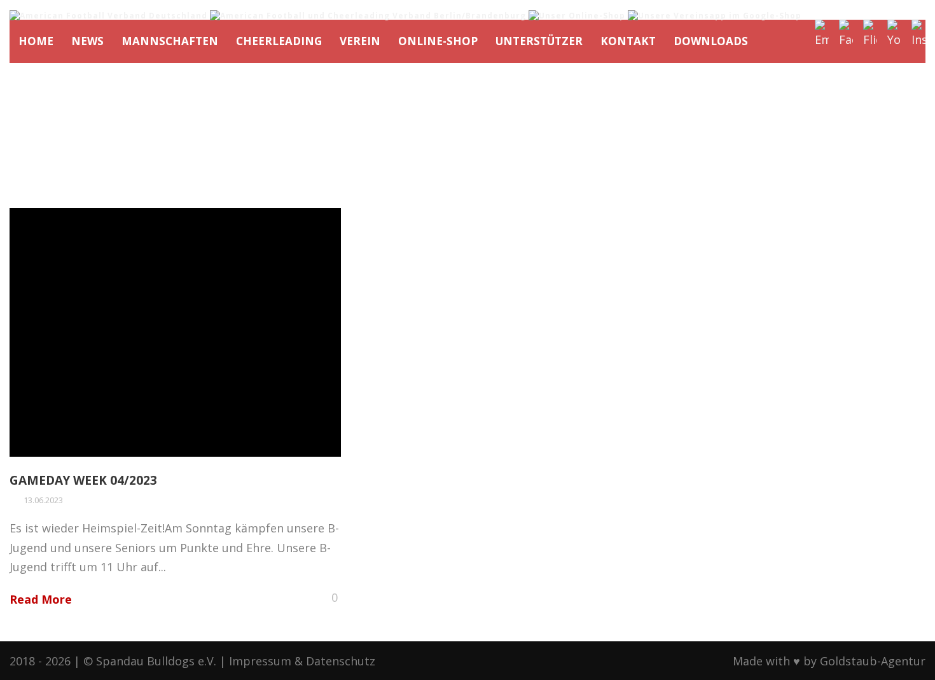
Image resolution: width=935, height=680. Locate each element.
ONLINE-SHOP (438, 41)
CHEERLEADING (279, 41)
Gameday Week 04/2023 (83, 480)
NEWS (87, 41)
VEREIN (360, 41)
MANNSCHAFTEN (169, 41)
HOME (35, 41)
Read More (41, 599)
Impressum (260, 661)
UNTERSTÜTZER (539, 41)
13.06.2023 (43, 500)
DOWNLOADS (711, 41)
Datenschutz (340, 661)
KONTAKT (628, 41)
